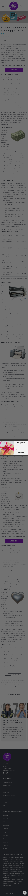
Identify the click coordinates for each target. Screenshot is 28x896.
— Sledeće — (21, 452)
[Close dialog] (27, 441)
